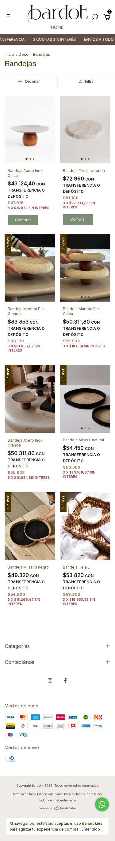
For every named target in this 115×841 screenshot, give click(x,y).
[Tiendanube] (57, 808)
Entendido (91, 829)
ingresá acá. (95, 794)
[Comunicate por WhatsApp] (102, 804)
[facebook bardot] (65, 680)
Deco (24, 54)
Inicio (9, 54)
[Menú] (9, 17)
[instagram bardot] (50, 680)
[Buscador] (95, 17)
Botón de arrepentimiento (57, 800)
